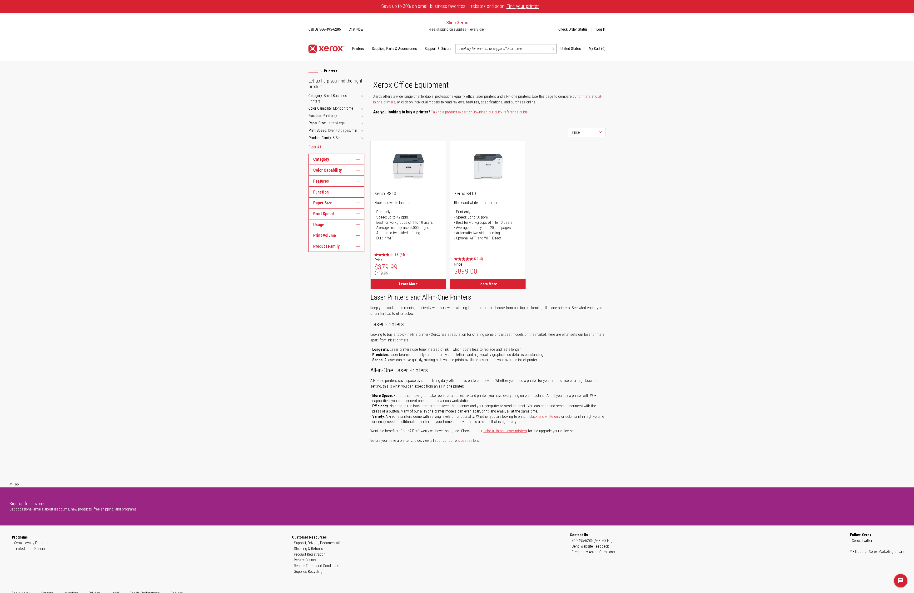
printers (585, 96)
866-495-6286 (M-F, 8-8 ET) (592, 540)
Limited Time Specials (30, 548)
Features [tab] (321, 181)
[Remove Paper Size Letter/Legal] (362, 123)
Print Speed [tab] (323, 213)
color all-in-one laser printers (505, 431)
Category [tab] (321, 159)
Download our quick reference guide (500, 112)
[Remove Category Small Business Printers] (362, 96)
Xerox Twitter (862, 540)
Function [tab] (321, 192)
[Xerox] (326, 48)
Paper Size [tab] (322, 202)
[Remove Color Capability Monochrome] (362, 109)
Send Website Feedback (590, 546)
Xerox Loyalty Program (31, 543)
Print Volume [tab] (324, 235)
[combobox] (506, 48)
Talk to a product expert (449, 112)
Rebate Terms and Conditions (316, 566)
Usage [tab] (318, 224)
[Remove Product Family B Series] (362, 138)
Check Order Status (572, 29)
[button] (573, 49)
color (569, 416)
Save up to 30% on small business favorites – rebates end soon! (460, 6)
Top (16, 484)
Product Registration (309, 554)
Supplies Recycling (308, 571)
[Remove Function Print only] (362, 116)
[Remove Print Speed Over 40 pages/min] (362, 131)
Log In (601, 29)
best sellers (470, 440)
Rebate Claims (305, 560)
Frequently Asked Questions (593, 552)
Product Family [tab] (326, 246)
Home (313, 71)
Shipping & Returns (308, 548)
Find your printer (523, 6)
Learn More (408, 284)
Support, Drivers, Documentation (318, 543)
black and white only (544, 416)
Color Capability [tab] (327, 170)
